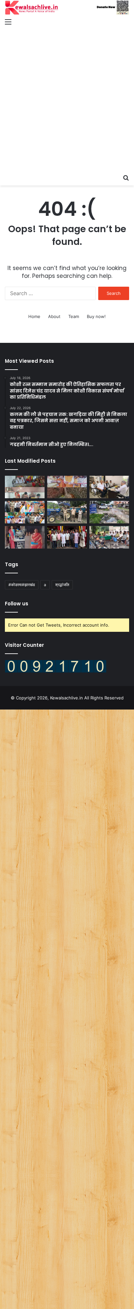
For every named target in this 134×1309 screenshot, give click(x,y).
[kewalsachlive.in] (67, 7)
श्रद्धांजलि (62, 584)
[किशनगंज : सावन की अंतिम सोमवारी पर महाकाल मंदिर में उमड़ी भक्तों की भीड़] (25, 487)
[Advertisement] (67, 100)
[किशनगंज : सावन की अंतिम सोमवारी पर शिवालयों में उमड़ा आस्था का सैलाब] (67, 487)
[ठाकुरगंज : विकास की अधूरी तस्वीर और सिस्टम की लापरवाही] (109, 512)
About (54, 316)
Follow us (16, 603)
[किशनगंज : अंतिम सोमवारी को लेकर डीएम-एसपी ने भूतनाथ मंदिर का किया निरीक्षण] (25, 512)
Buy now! (96, 316)
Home (34, 316)
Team (73, 316)
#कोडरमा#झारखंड (21, 584)
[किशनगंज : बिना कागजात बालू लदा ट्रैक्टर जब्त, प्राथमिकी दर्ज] (67, 512)
